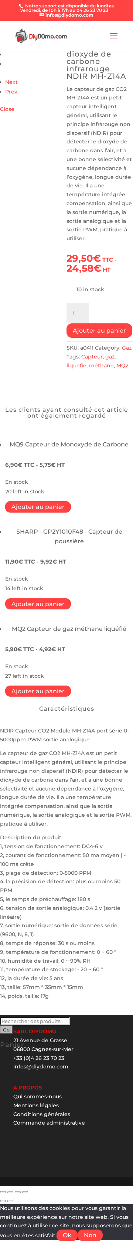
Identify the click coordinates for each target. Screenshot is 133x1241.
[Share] (10, 1192)
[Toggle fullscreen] (18, 1192)
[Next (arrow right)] (10, 1201)
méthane (101, 365)
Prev (11, 91)
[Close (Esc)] (3, 1192)
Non (90, 1235)
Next (11, 82)
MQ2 (122, 365)
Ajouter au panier (99, 330)
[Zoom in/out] (25, 1192)
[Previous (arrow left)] (3, 1201)
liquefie (76, 365)
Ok (67, 1235)
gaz (110, 356)
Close (7, 109)
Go (6, 1030)
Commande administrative (49, 1122)
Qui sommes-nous (37, 1096)
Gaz (127, 347)
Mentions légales (36, 1105)
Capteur (92, 356)
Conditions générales (41, 1114)
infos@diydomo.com (40, 1066)
